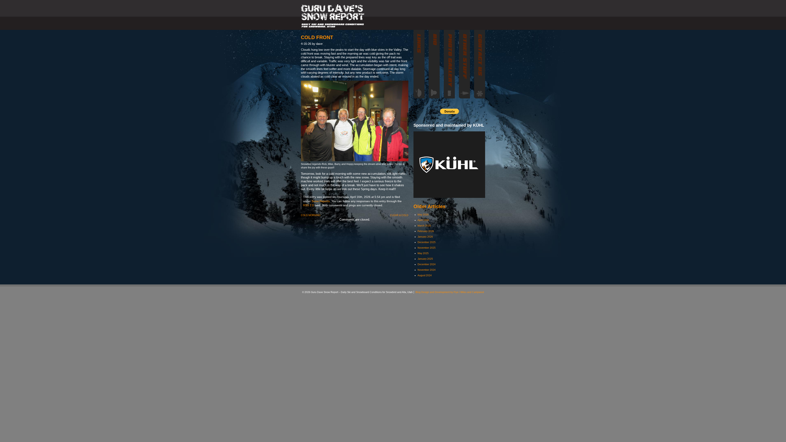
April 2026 (423, 220)
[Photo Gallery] (449, 64)
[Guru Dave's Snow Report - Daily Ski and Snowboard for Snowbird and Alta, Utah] (333, 16)
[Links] (419, 64)
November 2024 (427, 269)
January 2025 (425, 258)
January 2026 (425, 236)
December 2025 (427, 242)
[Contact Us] (479, 64)
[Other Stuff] (464, 64)
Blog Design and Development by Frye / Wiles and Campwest (450, 292)
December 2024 (427, 264)
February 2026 (426, 231)
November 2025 (427, 247)
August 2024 (425, 275)
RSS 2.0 (308, 205)
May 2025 (423, 253)
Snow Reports (321, 201)
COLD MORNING (310, 215)
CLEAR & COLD (399, 215)
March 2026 (424, 225)
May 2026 (423, 214)
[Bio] (434, 64)
